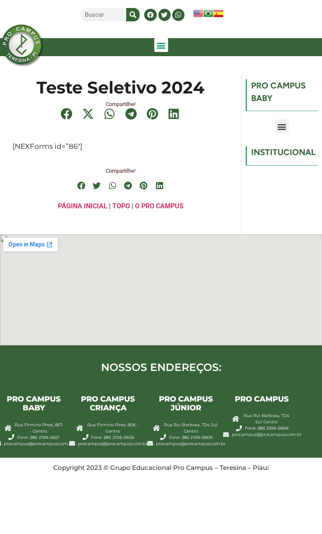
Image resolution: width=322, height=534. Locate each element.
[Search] (133, 14)
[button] (150, 15)
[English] (198, 16)
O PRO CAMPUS (159, 206)
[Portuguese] (208, 16)
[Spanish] (218, 16)
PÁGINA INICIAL (82, 206)
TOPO (121, 206)
